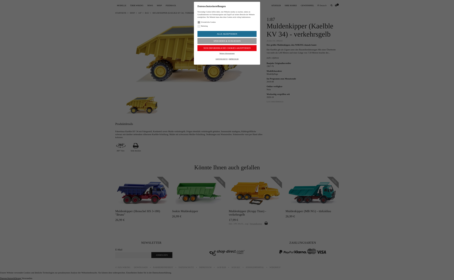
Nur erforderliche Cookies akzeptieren (227, 48)
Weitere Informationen (227, 53)
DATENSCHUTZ (222, 59)
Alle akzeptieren (227, 34)
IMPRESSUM (233, 59)
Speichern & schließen (227, 41)
